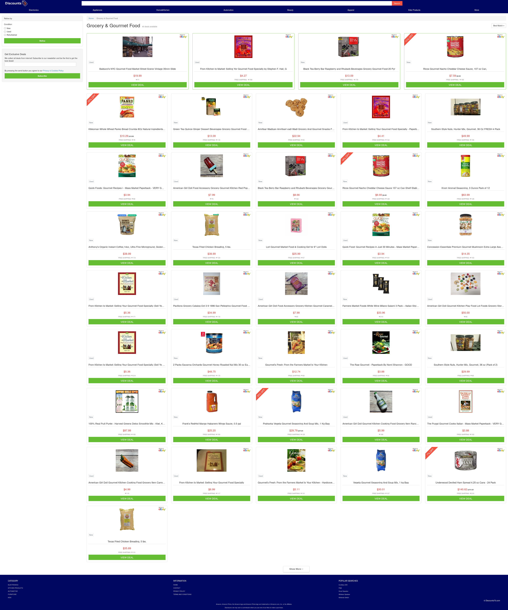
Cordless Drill (343, 585)
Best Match (498, 25)
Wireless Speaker (344, 594)
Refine (42, 40)
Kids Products (414, 9)
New (8, 28)
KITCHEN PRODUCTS (15, 588)
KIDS (9, 597)
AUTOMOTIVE (13, 591)
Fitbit (340, 588)
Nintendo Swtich (344, 597)
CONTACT (176, 588)
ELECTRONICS (13, 585)
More (477, 9)
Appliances (97, 9)
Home (91, 18)
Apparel (351, 9)
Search (397, 3)
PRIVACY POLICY (179, 591)
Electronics (34, 9)
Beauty (290, 9)
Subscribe (42, 76)
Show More (295, 569)
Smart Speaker (343, 591)
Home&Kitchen (162, 9)
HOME (175, 585)
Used (9, 31)
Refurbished (12, 34)
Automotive (228, 9)
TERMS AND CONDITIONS (182, 594)
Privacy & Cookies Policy (53, 70)
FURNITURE (12, 594)
